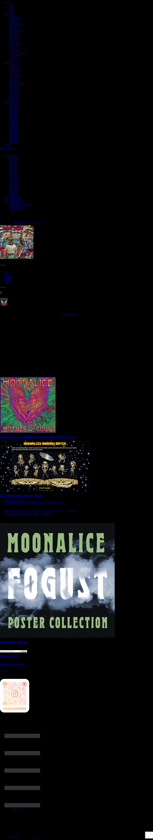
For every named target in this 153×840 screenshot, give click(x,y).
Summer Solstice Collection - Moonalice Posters (21, 513)
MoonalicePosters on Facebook (12, 665)
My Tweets (4, 671)
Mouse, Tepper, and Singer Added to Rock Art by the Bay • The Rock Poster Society (34, 511)
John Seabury (46, 513)
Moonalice (14, 837)
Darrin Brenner (46, 515)
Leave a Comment (34, 223)
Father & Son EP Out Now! (14, 500)
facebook (71, 314)
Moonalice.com (17, 809)
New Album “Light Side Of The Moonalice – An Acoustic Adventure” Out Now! (33, 502)
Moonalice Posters (6, 148)
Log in (36, 837)
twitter (64, 314)
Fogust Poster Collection (14, 641)
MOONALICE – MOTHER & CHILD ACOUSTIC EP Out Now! (37, 437)
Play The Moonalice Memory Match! (21, 495)
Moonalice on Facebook (9, 656)
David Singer (72, 511)
